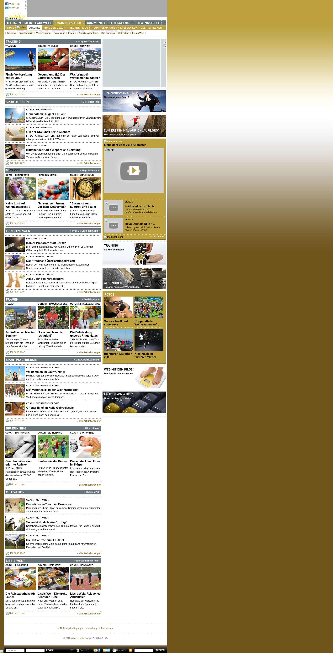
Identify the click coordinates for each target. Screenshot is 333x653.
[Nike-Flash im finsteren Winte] (149, 340)
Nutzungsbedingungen (72, 628)
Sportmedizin (26, 33)
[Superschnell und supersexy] (118, 307)
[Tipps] (10, 27)
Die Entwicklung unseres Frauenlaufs (84, 334)
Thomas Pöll (92, 492)
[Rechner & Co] (79, 27)
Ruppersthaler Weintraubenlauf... (147, 322)
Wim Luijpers (92, 428)
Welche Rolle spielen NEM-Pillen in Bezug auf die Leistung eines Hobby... (52, 214)
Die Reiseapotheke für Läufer (20, 595)
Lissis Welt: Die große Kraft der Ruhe (52, 595)
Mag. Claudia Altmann (87, 359)
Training (11, 33)
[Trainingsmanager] (104, 27)
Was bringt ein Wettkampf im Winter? (85, 76)
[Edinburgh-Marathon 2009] (118, 340)
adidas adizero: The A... (140, 206)
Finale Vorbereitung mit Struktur (18, 76)
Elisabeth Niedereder (87, 560)
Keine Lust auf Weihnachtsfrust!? (17, 205)
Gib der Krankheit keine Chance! (48, 132)
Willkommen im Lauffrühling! (45, 371)
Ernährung (59, 33)
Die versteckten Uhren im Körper (85, 463)
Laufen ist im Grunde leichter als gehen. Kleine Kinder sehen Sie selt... (53, 471)
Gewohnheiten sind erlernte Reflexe (18, 463)
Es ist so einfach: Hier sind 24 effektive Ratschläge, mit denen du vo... (20, 214)
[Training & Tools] (69, 22)
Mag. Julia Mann (90, 170)
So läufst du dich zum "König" (46, 522)
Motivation (123, 33)
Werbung (93, 628)
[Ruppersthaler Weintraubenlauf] (149, 307)
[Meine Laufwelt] (38, 22)
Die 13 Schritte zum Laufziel (45, 540)
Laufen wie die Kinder (52, 461)
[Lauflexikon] (129, 27)
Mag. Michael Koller (88, 41)
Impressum (107, 628)
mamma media (77, 638)
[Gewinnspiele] (148, 22)
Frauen (72, 33)
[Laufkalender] (121, 22)
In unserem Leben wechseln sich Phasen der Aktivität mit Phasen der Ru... (85, 472)
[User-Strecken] (151, 27)
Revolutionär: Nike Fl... (140, 223)
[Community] (96, 22)
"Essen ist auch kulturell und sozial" (83, 205)
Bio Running (108, 33)
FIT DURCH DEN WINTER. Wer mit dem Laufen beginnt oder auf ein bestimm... (52, 85)
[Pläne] (21, 27)
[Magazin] (14, 22)
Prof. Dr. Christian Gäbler (85, 230)
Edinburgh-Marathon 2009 (118, 355)
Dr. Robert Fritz (91, 102)
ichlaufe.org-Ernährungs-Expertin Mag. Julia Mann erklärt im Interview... (83, 214)
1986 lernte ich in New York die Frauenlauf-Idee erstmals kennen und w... (85, 343)
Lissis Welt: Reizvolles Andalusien (85, 595)
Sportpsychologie (88, 33)
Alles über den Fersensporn (45, 278)
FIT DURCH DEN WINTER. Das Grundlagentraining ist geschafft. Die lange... (19, 85)
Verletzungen (43, 33)
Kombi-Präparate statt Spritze (46, 243)
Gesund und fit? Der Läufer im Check (51, 76)
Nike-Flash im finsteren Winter (145, 355)
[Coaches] (34, 27)
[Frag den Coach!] (55, 27)
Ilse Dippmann (91, 299)
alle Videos (158, 236)
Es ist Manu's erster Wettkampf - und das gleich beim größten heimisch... (52, 343)
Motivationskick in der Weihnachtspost (52, 389)
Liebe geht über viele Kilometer (125, 144)
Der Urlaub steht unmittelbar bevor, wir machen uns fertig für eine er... (20, 604)
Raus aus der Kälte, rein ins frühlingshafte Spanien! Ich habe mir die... (84, 604)
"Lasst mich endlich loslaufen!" (51, 334)
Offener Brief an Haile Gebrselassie (50, 407)
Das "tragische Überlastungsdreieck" (51, 260)
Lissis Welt (138, 33)
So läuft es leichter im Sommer (19, 334)
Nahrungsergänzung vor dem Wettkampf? (52, 205)
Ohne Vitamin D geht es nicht (46, 114)
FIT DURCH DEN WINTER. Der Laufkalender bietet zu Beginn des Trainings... (84, 85)
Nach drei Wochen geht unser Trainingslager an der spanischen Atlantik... (52, 604)
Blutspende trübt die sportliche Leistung (53, 149)
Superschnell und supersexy (116, 322)
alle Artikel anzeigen (90, 94)
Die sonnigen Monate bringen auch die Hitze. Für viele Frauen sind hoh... (19, 343)
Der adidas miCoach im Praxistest (49, 504)
